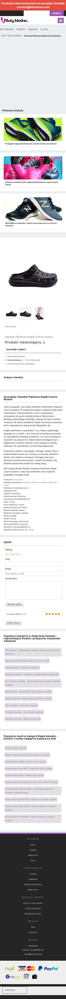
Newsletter (33, 946)
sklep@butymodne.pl (33, 954)
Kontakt (33, 874)
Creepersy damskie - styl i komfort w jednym (24, 712)
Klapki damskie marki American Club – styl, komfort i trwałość (31, 782)
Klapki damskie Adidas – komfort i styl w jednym (25, 761)
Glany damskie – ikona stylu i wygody (21, 705)
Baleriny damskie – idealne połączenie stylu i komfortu (28, 698)
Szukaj (56, 13)
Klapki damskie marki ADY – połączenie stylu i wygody (28, 768)
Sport (33, 860)
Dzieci (33, 845)
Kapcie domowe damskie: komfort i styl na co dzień (27, 661)
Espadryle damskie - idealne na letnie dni (22, 719)
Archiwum (33, 932)
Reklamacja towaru (33, 913)
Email (8, 568)
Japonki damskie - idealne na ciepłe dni (22, 667)
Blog (33, 927)
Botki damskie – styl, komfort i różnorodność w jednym (28, 691)
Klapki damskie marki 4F (15, 748)
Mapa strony (33, 889)
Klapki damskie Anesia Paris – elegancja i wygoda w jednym (31, 799)
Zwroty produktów (33, 908)
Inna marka (10, 326)
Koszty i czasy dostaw (33, 903)
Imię (7, 559)
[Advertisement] (33, 73)
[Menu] (61, 20)
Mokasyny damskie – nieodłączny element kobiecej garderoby (32, 674)
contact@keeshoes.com (33, 7)
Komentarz (11, 578)
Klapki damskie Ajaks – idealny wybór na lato (24, 775)
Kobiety (33, 850)
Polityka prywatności (33, 884)
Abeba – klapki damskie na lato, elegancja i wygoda (27, 755)
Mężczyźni (33, 855)
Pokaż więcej (13, 622)
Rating (8, 549)
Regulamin (33, 879)
